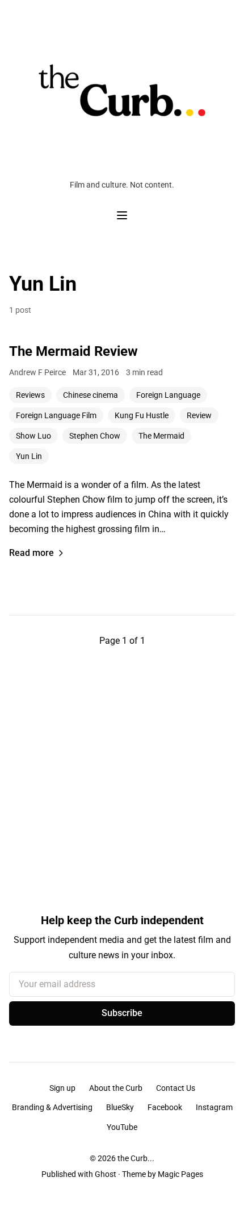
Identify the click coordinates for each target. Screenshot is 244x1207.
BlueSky (120, 1107)
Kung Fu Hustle (142, 415)
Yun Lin (29, 456)
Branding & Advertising (52, 1107)
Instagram (214, 1107)
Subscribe (122, 1013)
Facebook (165, 1107)
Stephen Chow (94, 435)
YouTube (122, 1127)
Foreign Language (168, 395)
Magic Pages (180, 1174)
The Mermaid (161, 435)
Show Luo (33, 435)
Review (199, 415)
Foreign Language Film (56, 415)
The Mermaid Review (73, 351)
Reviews (30, 395)
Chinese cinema (90, 395)
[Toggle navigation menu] (122, 215)
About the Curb (115, 1088)
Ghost (105, 1174)
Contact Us (175, 1088)
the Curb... (135, 1158)
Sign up (62, 1088)
